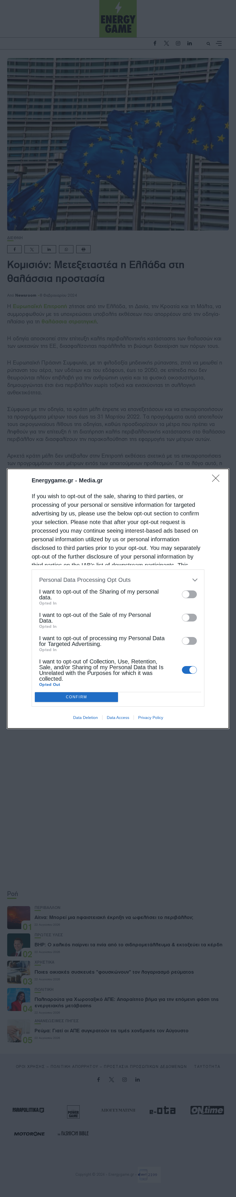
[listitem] (118, 580)
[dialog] (118, 598)
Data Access (118, 717)
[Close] (217, 480)
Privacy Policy (150, 717)
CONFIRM (76, 697)
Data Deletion (85, 717)
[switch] (189, 594)
